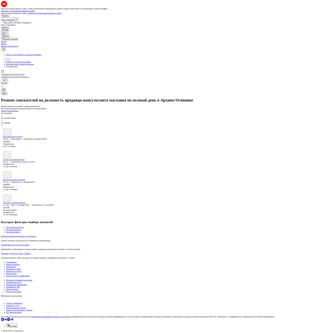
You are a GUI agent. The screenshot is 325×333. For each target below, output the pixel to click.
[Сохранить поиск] (3, 90)
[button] (4, 42)
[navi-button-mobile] (3, 49)
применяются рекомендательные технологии (51, 317)
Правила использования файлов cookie (44, 13)
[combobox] (13, 74)
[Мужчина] (7, 198)
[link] (5, 35)
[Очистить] (4, 80)
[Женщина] (7, 132)
